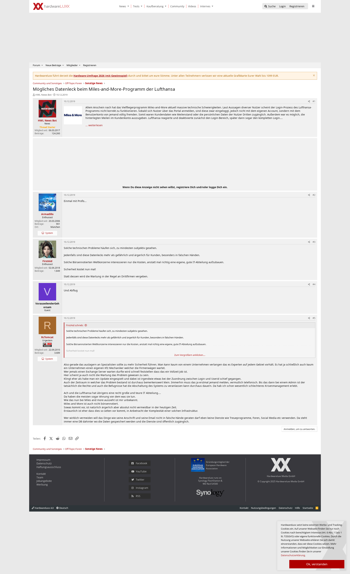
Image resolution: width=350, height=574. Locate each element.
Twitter (140, 479)
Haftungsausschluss (48, 467)
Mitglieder (72, 65)
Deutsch (63, 508)
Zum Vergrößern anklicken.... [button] (189, 355)
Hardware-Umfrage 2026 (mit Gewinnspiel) (100, 75)
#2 (314, 194)
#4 (314, 284)
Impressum (43, 459)
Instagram (142, 488)
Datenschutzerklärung (293, 555)
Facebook (141, 463)
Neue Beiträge (53, 65)
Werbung (42, 484)
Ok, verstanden (316, 564)
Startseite (308, 508)
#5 (314, 318)
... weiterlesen (94, 125)
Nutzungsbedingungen (263, 508)
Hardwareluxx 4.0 (44, 508)
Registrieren (89, 65)
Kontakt (41, 473)
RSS (138, 496)
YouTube (141, 471)
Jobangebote (44, 481)
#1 (314, 101)
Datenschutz (44, 463)
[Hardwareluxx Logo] (51, 6)
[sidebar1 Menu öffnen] (313, 6)
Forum (36, 65)
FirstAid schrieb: (74, 325)
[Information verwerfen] (313, 76)
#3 (314, 241)
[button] (129, 6)
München (55, 227)
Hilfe (297, 508)
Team (39, 477)
